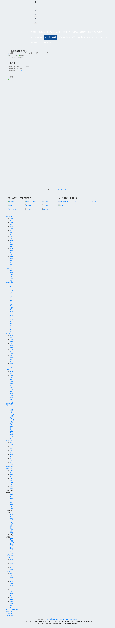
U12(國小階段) (12, 410)
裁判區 (57, 32)
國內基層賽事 (73, 32)
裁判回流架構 (11, 351)
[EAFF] (60, 205)
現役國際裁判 (11, 345)
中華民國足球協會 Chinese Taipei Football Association (60, 619)
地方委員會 (11, 232)
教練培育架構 (11, 377)
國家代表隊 (50, 32)
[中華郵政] (28, 209)
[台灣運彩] (28, 205)
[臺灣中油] (45, 209)
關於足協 (33, 32)
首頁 (9, 51)
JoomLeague (55, 189)
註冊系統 (99, 37)
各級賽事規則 (11, 432)
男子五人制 (11, 323)
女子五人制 (11, 329)
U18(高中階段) (12, 422)
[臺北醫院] (45, 205)
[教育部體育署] (63, 201)
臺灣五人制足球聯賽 (78, 37)
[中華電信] (45, 201)
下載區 (106, 37)
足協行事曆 (90, 37)
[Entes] (10, 205)
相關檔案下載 (11, 365)
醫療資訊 (34, 42)
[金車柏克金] (12, 209)
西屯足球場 (20, 71)
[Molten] (11, 201)
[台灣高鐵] (30, 201)
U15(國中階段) (12, 416)
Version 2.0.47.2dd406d (62, 189)
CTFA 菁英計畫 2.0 (45, 42)
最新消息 (41, 32)
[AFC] (94, 201)
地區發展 (82, 32)
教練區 (64, 32)
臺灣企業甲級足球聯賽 (94, 32)
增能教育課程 (11, 388)
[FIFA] (77, 201)
